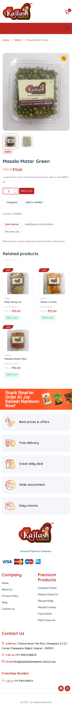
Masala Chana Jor (48, 594)
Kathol (17, 40)
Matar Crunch (49, 302)
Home (6, 40)
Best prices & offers (34, 422)
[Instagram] (67, 688)
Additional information (39, 224)
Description (12, 224)
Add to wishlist (34, 202)
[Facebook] (61, 688)
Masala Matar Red (15, 358)
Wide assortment (32, 485)
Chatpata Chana (47, 587)
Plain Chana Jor (47, 620)
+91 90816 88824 (26, 654)
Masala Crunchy (47, 607)
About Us (7, 589)
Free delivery (29, 443)
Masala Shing (45, 600)
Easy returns (28, 506)
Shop (5, 602)
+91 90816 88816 (23, 680)
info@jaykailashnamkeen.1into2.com (34, 661)
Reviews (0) (12, 231)
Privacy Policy (10, 595)
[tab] (12, 224)
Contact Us (8, 608)
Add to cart (26, 191)
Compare (11, 202)
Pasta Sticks (45, 613)
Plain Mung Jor (13, 302)
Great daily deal (31, 464)
